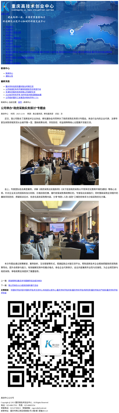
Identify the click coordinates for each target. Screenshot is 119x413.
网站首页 (9, 27)
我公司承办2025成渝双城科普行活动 (23, 285)
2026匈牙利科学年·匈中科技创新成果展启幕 (23, 95)
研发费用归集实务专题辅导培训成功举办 (25, 281)
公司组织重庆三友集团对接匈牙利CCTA (22, 98)
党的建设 (9, 60)
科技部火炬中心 (49, 290)
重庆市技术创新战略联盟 (102, 52)
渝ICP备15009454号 (58, 402)
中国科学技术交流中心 (33, 290)
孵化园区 (9, 55)
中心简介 (9, 32)
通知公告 (17, 38)
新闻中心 (9, 35)
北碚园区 (30, 58)
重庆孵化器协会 (12, 52)
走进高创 (9, 30)
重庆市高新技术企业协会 (29, 52)
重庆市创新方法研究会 (49, 52)
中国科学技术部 (17, 290)
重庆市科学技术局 (64, 290)
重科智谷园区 (11, 58)
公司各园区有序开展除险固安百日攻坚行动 (23, 89)
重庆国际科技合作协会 (68, 52)
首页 (20, 102)
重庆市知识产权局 (98, 290)
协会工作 (9, 49)
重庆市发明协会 (84, 52)
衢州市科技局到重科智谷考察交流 (19, 86)
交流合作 (9, 44)
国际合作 (17, 46)
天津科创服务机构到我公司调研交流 (20, 92)
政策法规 (9, 41)
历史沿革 (17, 32)
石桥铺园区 (21, 58)
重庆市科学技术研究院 (81, 290)
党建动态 (9, 63)
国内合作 (9, 46)
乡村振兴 (17, 63)
